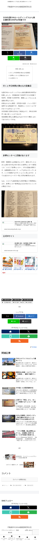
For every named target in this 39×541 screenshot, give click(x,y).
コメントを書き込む (19, 479)
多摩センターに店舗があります (19, 75)
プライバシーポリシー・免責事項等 (10, 531)
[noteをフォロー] (10, 336)
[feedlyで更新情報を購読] (28, 336)
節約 (23, 302)
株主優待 (16, 302)
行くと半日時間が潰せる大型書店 (20, 72)
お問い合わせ (29, 530)
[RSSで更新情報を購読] (19, 341)
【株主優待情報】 (27, 299)
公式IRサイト (14, 78)
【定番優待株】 (7, 302)
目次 (16, 69)
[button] (25, 58)
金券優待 (29, 302)
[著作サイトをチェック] (10, 331)
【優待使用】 (7, 299)
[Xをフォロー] (28, 331)
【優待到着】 (17, 299)
